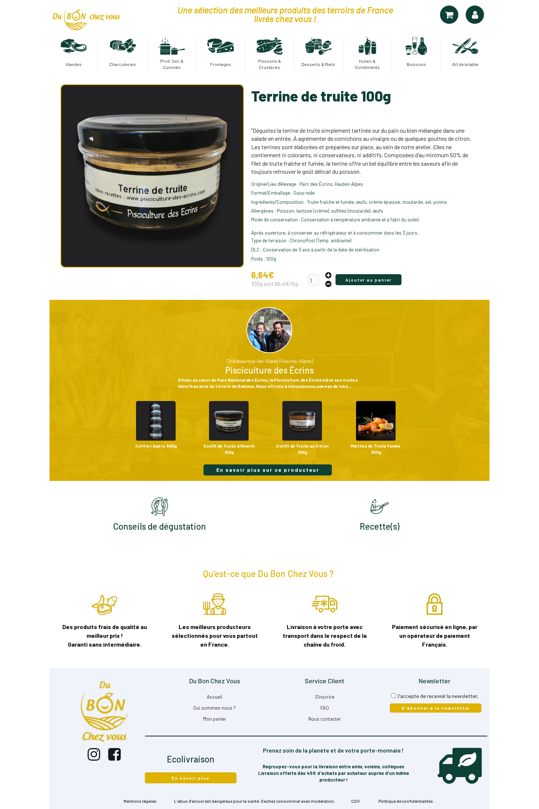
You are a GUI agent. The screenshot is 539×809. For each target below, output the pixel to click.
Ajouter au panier (368, 279)
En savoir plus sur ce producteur (267, 470)
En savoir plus (191, 777)
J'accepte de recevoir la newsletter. (437, 696)
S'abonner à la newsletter (436, 707)
